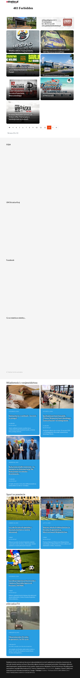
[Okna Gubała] (40, 23)
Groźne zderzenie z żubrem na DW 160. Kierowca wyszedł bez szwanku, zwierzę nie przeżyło (56, 51)
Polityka (51, 670)
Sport (11, 537)
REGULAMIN (50, 668)
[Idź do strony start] (9, 127)
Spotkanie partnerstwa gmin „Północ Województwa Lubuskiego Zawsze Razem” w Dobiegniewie (57, 418)
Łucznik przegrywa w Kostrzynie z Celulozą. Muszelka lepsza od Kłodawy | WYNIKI (22, 583)
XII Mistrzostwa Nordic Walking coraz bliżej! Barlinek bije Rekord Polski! (21, 69)
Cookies (44, 670)
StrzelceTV (13, 644)
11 (41, 127)
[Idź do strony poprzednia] (13, 127)
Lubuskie (12, 423)
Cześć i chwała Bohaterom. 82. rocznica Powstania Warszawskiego (20, 93)
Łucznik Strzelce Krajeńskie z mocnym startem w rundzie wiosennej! (20, 529)
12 (45, 127)
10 (36, 127)
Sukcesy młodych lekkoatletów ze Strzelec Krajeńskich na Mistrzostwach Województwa (56, 529)
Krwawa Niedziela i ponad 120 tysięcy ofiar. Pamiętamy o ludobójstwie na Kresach (20, 116)
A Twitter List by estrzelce (14, 372)
